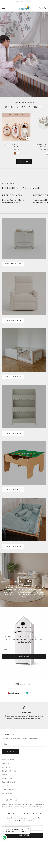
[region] (24, 713)
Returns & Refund (8, 782)
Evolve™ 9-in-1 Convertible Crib (16, 145)
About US (5, 764)
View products (13, 264)
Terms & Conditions (9, 786)
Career (4, 775)
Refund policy (7, 793)
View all (24, 162)
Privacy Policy (7, 778)
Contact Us (6, 767)
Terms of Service (8, 789)
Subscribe (24, 835)
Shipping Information (9, 771)
